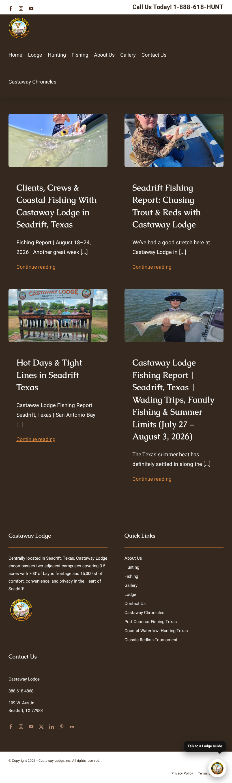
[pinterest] (61, 726)
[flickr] (72, 726)
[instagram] (21, 726)
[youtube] (31, 726)
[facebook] (10, 726)
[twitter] (41, 726)
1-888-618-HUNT (198, 7)
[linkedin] (51, 726)
